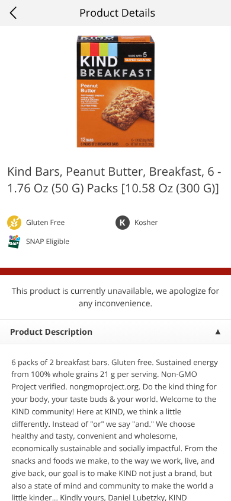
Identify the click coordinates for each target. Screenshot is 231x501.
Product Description (51, 332)
